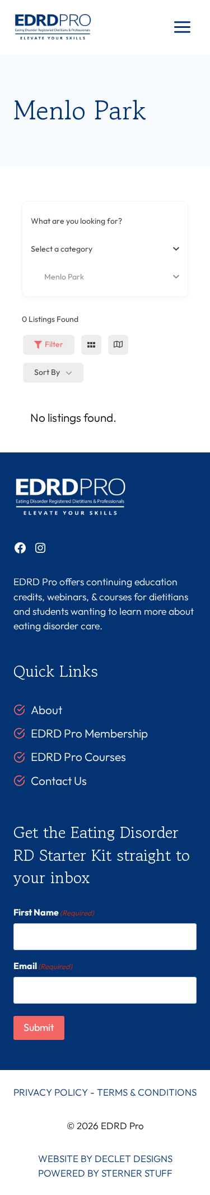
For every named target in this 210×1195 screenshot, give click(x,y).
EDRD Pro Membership (89, 733)
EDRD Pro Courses (78, 756)
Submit (39, 1027)
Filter (54, 344)
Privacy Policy (50, 1092)
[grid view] (91, 345)
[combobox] (101, 249)
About (46, 709)
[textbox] (61, 248)
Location (46, 276)
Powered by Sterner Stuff (105, 1173)
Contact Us (59, 780)
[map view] (118, 345)
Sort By (47, 372)
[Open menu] (182, 27)
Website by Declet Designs (105, 1158)
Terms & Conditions (147, 1092)
